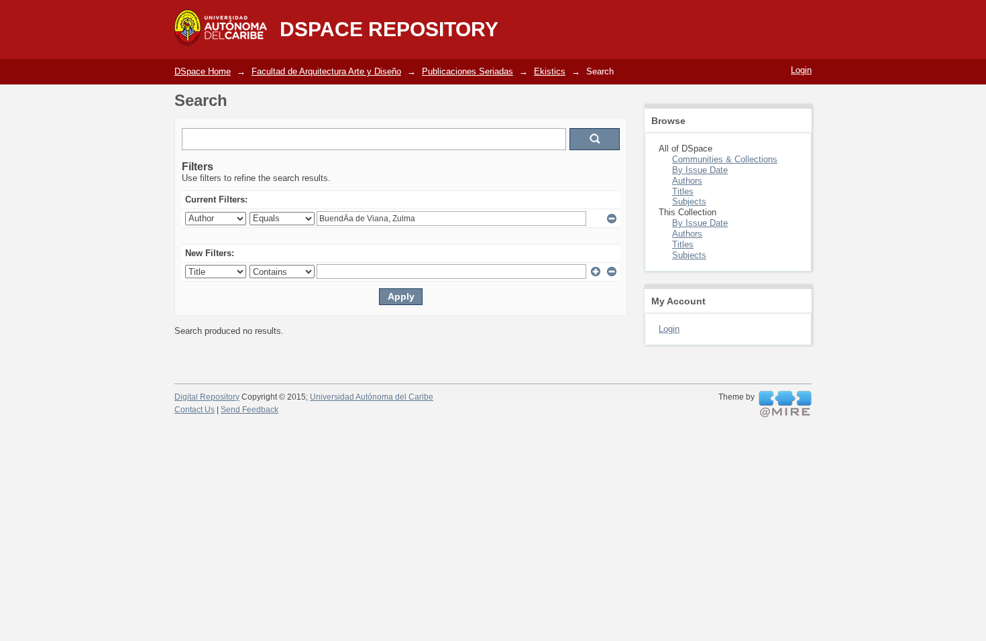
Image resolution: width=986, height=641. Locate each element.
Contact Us (194, 409)
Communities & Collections (724, 159)
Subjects (689, 201)
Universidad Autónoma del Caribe (371, 397)
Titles (683, 191)
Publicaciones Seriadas (467, 71)
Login (801, 70)
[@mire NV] (785, 404)
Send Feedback (249, 409)
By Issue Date (700, 170)
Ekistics (549, 71)
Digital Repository (206, 397)
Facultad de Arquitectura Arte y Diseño (326, 71)
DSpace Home (202, 71)
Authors (687, 181)
